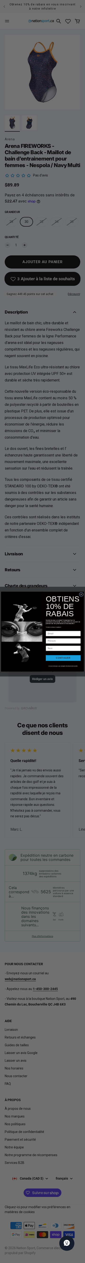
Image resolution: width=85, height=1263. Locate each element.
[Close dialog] (81, 594)
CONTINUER (63, 658)
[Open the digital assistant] (66, 1243)
